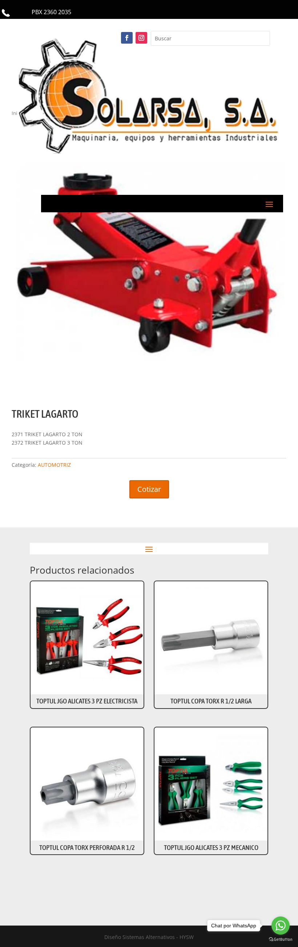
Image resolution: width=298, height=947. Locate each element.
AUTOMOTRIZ (54, 464)
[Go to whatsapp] (280, 925)
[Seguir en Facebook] (127, 38)
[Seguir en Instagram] (141, 38)
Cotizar (149, 489)
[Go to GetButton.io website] (280, 939)
